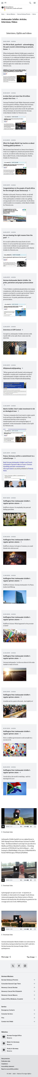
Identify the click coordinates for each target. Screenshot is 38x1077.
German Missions (11, 14)
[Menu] (35, 3)
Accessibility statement (7, 1066)
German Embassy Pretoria (23, 14)
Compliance (4, 1064)
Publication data (5, 1061)
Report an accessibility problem (9, 1069)
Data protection (5, 1058)
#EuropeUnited (8, 468)
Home (2, 14)
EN (2, 3)
